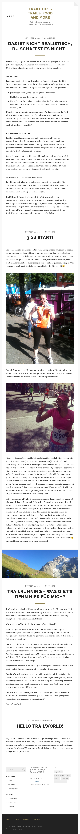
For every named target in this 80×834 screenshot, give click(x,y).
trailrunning (65, 778)
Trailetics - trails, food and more (40, 13)
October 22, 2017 (33, 232)
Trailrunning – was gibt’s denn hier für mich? (40, 594)
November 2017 (13, 798)
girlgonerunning (59, 775)
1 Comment (47, 721)
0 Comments (49, 38)
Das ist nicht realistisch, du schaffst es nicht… (40, 46)
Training (16, 819)
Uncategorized (13, 789)
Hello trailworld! (40, 726)
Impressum (36, 819)
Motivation (11, 785)
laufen (68, 775)
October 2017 (12, 802)
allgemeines (58, 772)
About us (26, 819)
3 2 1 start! (40, 237)
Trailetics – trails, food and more (21, 826)
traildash (57, 778)
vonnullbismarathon (60, 782)
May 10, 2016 (33, 721)
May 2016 (11, 806)
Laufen (10, 781)
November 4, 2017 (33, 38)
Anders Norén (17, 829)
